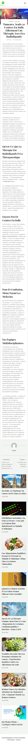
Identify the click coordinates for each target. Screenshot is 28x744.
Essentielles (21, 738)
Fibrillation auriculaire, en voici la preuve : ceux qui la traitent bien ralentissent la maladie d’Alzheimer (13, 523)
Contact (18, 740)
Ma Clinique (10, 740)
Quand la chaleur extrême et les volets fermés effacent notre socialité (13, 591)
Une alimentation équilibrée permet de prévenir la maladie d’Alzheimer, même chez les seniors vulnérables (14, 558)
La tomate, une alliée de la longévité (21, 463)
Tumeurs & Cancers (14, 21)
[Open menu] (25, 3)
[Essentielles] (3, 3)
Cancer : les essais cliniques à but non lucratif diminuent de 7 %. (7, 464)
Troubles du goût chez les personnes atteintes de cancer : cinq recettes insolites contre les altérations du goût (13, 659)
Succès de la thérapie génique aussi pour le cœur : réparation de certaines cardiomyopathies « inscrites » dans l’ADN (14, 623)
